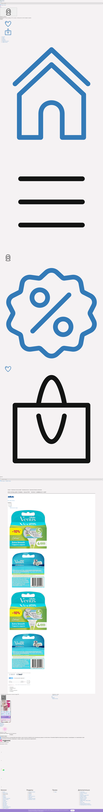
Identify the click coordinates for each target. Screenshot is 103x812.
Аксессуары (5, 803)
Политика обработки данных (85, 805)
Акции (55, 793)
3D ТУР (81, 803)
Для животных (5, 807)
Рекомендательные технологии (85, 806)
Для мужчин (5, 805)
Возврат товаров (83, 797)
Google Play (2, 725)
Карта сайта (82, 804)
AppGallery (2, 726)
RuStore (1, 727)
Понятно (72, 810)
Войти (1, 19)
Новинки (30, 795)
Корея (4, 793)
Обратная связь (55, 700)
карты (32, 799)
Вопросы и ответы (83, 799)
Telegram (53, 699)
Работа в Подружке (83, 794)
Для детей (5, 806)
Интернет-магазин (32, 793)
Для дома (4, 804)
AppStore (1, 724)
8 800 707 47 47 (55, 696)
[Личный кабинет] (8, 12)
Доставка (32, 800)
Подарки (4, 802)
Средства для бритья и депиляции (36, 489)
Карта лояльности (32, 797)
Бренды (30, 796)
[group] (11, 501)
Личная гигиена (5, 800)
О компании (82, 793)
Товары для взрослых (7, 808)
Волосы (4, 797)
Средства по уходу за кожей (16, 489)
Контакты (81, 795)
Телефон (11, 736)
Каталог (9, 489)
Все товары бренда (11, 500)
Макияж (4, 796)
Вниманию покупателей (84, 796)
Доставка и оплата (83, 798)
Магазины (30, 798)
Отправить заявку (3, 737)
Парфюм (4, 798)
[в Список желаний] (9, 506)
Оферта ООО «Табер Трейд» (85, 802)
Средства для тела (25, 489)
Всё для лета (5, 794)
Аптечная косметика (6, 799)
